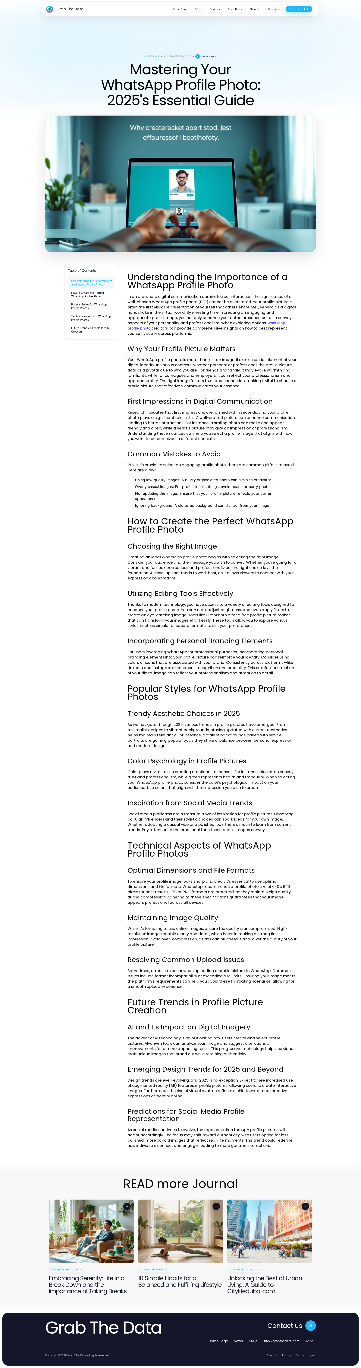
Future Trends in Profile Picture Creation (90, 329)
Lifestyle (152, 56)
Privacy (287, 1355)
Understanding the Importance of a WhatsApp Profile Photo (91, 282)
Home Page (218, 1341)
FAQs (253, 1341)
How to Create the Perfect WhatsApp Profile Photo (87, 294)
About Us (272, 1355)
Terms (299, 1355)
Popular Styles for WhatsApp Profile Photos (89, 306)
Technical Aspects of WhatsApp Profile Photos (91, 318)
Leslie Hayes (208, 56)
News (238, 1341)
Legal (311, 1355)
